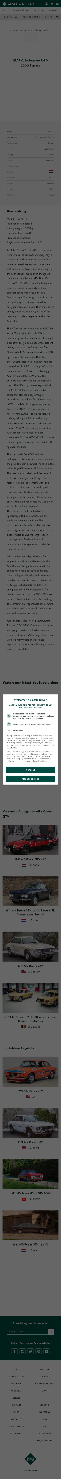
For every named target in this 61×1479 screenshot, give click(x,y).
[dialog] (30, 739)
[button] (30, 731)
